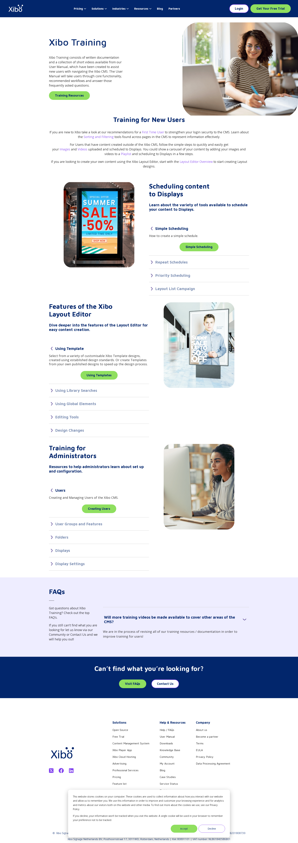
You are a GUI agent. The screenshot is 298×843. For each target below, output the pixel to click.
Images (65, 149)
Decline (212, 828)
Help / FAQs (167, 729)
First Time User (153, 132)
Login (239, 8)
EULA (199, 750)
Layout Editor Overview (196, 162)
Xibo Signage (63, 833)
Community (167, 756)
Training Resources (69, 95)
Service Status (169, 783)
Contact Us (165, 684)
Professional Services (125, 770)
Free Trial (118, 736)
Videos (82, 149)
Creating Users (99, 508)
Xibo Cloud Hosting (124, 756)
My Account (167, 763)
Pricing (116, 776)
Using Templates (99, 375)
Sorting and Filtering (99, 137)
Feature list (119, 783)
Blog (160, 8)
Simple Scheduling (199, 247)
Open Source (120, 729)
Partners (174, 8)
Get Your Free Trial (270, 8)
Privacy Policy (204, 756)
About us (201, 729)
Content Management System (130, 743)
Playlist (126, 154)
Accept (184, 828)
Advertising (119, 763)
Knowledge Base (170, 750)
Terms (199, 743)
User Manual (167, 736)
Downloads (166, 743)
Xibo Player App (122, 750)
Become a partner (207, 736)
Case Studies (168, 776)
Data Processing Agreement (213, 763)
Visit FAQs (132, 684)
